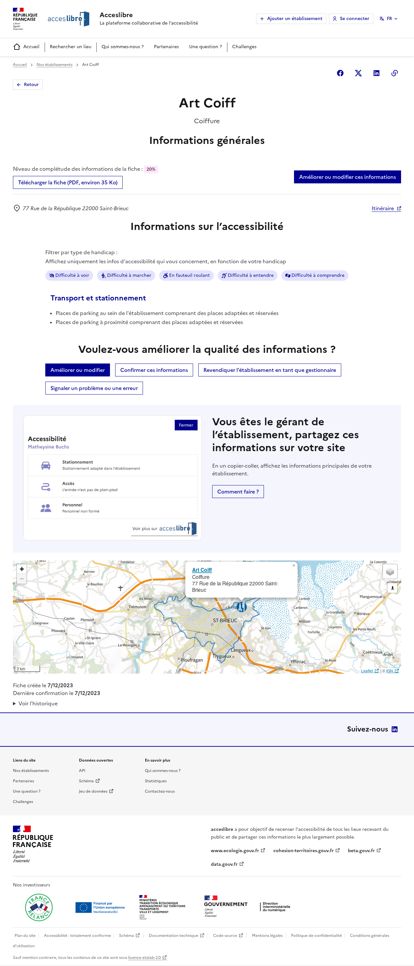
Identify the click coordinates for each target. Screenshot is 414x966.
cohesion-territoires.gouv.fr (303, 850)
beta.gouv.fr (361, 850)
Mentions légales (267, 936)
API (82, 771)
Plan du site (25, 936)
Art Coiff (202, 569)
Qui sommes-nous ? (123, 46)
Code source (225, 936)
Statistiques (156, 781)
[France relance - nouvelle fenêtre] (39, 907)
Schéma (86, 781)
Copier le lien (394, 73)
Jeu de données (93, 791)
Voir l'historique (38, 703)
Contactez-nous (160, 791)
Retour (31, 84)
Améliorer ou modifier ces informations (347, 177)
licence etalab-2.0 (144, 958)
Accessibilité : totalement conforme (77, 936)
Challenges (244, 46)
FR (389, 18)
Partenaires (166, 46)
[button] (294, 566)
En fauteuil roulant (189, 275)
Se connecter (354, 18)
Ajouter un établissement (294, 18)
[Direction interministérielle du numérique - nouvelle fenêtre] (248, 907)
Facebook (340, 73)
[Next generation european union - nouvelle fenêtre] (101, 907)
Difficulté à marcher (129, 275)
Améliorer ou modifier (77, 370)
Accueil (31, 46)
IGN (389, 670)
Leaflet (367, 670)
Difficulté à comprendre (317, 275)
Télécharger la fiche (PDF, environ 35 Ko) (67, 182)
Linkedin (376, 73)
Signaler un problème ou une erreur (94, 388)
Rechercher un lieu (70, 46)
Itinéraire (383, 208)
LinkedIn (394, 729)
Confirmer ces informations (154, 370)
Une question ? (205, 46)
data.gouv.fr (224, 864)
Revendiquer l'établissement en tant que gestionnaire (269, 370)
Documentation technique (173, 936)
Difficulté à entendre (251, 275)
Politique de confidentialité (316, 936)
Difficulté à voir (72, 275)
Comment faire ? (238, 491)
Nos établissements (54, 65)
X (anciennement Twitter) (358, 73)
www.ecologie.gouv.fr (235, 850)
